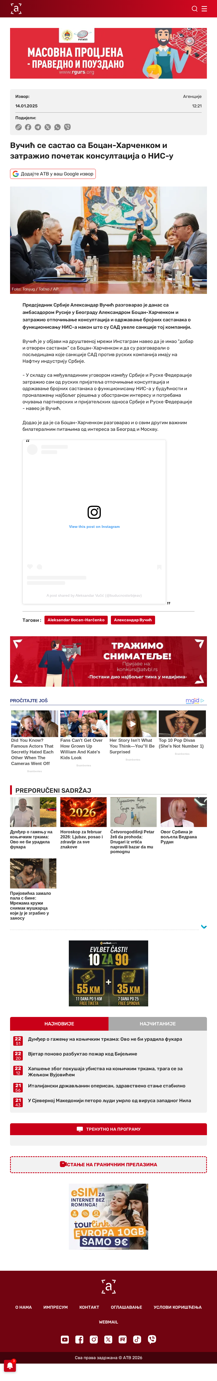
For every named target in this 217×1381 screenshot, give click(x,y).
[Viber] (152, 1339)
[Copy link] (18, 127)
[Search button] (194, 8)
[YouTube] (65, 1340)
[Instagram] (94, 1339)
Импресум (55, 1307)
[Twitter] (108, 1339)
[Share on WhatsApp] (57, 127)
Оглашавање (126, 1307)
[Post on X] (47, 127)
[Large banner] (108, 53)
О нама (23, 1307)
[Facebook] (79, 1339)
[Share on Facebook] (28, 127)
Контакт (89, 1307)
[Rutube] (123, 1339)
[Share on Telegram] (38, 127)
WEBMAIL (108, 1322)
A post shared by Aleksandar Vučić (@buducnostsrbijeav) (94, 595)
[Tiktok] (137, 1339)
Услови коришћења (178, 1307)
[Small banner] (108, 973)
